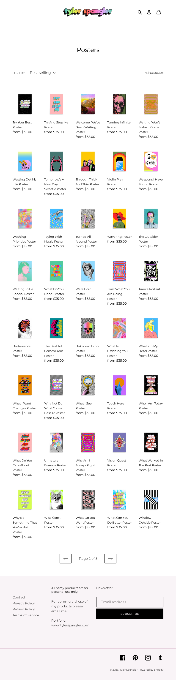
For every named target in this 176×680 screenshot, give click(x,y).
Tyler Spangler (129, 669)
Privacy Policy (24, 603)
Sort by (19, 73)
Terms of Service (26, 615)
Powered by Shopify (150, 669)
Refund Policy (24, 609)
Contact (19, 597)
